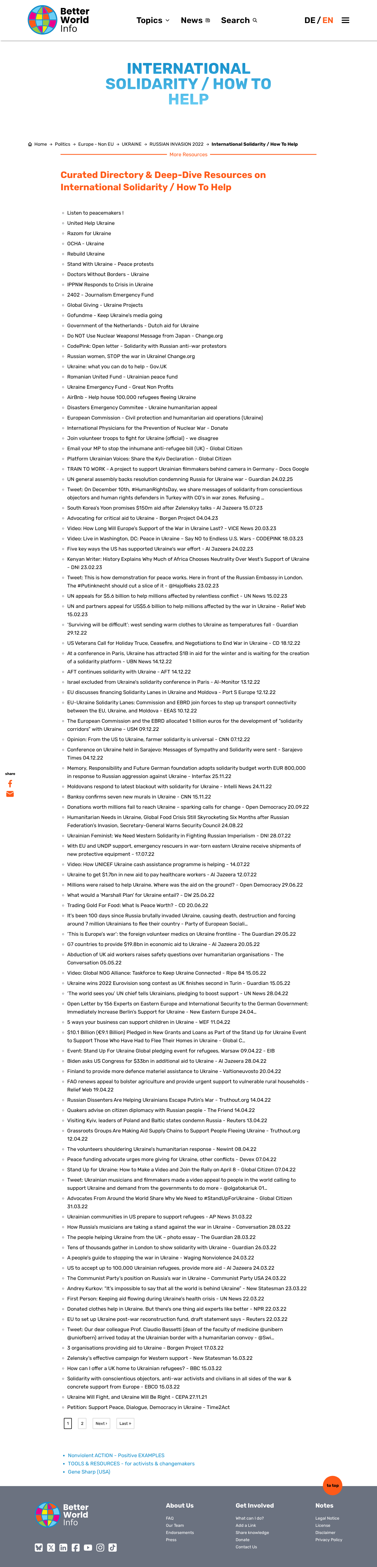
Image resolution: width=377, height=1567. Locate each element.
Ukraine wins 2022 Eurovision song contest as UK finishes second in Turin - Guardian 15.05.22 (178, 983)
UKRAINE (132, 144)
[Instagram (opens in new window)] (100, 1547)
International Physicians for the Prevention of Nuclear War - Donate (147, 428)
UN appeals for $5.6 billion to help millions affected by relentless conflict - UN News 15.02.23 (177, 596)
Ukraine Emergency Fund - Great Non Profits (120, 387)
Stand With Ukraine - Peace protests (110, 264)
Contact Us (246, 1546)
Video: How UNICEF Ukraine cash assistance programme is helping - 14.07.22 (158, 864)
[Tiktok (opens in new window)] (112, 1547)
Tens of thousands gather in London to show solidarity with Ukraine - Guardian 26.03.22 (171, 1247)
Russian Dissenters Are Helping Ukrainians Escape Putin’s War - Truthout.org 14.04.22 (169, 1100)
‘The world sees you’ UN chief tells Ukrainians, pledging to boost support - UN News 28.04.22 (177, 993)
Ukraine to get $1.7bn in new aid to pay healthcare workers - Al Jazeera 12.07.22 (162, 874)
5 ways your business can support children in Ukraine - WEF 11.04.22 (148, 1022)
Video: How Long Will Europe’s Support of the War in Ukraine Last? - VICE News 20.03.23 (171, 528)
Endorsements (180, 1532)
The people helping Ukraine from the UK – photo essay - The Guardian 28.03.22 (161, 1237)
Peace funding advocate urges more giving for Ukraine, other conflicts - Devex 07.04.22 (171, 1159)
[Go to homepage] (58, 20)
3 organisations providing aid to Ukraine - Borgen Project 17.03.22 (145, 1348)
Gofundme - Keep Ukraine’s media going (114, 315)
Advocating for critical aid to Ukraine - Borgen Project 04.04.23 (142, 518)
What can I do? (250, 1518)
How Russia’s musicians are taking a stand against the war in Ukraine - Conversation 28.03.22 (179, 1227)
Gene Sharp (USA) (89, 1472)
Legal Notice (327, 1518)
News (192, 20)
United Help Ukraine (91, 223)
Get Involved (255, 1505)
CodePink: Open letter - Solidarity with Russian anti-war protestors (146, 346)
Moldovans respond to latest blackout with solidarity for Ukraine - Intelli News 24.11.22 (169, 786)
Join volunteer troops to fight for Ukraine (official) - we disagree (142, 438)
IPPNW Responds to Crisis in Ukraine (110, 284)
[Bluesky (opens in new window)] (39, 1547)
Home (40, 144)
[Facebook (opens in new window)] (76, 1547)
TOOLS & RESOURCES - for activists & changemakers (131, 1463)
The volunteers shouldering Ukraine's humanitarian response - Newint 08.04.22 (161, 1149)
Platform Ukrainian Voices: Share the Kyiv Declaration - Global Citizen (149, 459)
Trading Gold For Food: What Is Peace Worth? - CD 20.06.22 (137, 905)
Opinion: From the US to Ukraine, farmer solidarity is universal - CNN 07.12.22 (158, 739)
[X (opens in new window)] (51, 1547)
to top (333, 1485)
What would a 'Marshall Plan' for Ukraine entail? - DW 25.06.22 (140, 895)
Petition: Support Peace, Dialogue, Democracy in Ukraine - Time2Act (148, 1407)
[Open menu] (345, 20)
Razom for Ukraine (89, 233)
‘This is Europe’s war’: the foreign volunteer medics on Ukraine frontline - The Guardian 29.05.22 (181, 934)
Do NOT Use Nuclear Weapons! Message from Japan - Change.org (145, 336)
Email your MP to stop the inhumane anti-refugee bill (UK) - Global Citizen (154, 448)
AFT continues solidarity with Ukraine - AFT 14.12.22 (129, 672)
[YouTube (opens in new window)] (88, 1547)
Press (171, 1539)
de (309, 20)
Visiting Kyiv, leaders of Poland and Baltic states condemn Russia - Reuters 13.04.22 (167, 1120)
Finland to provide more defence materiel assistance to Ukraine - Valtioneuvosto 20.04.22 (174, 1071)
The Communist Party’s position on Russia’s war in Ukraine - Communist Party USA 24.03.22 (176, 1278)
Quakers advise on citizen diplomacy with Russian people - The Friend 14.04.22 (161, 1110)
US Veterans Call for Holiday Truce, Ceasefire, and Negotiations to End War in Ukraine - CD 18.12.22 (183, 643)
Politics (62, 144)
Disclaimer (325, 1532)
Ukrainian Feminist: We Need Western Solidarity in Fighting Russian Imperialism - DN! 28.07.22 (179, 836)
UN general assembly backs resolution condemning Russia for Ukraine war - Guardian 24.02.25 (180, 479)
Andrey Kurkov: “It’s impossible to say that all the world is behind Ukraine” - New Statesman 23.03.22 (187, 1288)
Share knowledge (252, 1532)
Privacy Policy (328, 1539)
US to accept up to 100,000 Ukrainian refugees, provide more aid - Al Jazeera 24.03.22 (170, 1268)
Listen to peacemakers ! (95, 213)
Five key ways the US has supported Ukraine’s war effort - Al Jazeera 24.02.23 (160, 549)
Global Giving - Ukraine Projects (105, 305)
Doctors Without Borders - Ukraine (108, 274)
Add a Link (246, 1525)
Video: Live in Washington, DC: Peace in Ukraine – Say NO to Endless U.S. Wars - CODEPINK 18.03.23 (185, 538)
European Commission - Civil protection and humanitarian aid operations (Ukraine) (165, 418)
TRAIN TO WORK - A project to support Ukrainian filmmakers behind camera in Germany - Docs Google (188, 469)
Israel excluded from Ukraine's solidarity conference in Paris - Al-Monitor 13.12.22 (163, 682)
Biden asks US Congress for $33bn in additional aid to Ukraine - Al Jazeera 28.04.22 (166, 1061)
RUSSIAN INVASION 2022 (177, 144)
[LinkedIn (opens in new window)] (63, 1547)
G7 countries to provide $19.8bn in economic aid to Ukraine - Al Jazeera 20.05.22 (163, 944)
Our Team (175, 1525)
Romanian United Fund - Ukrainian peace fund (122, 377)
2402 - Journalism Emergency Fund (110, 295)
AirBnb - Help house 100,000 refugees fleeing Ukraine (131, 397)
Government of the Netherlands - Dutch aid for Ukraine (133, 325)
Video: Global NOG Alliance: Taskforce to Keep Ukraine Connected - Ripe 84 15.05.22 (166, 973)
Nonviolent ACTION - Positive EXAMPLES (116, 1455)
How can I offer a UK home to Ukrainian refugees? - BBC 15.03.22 (144, 1368)
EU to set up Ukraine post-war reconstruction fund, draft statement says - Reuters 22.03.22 (177, 1319)
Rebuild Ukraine (86, 254)
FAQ (170, 1518)
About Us (180, 1505)
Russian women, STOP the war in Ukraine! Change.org (131, 356)
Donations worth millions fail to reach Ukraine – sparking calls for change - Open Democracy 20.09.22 (188, 807)
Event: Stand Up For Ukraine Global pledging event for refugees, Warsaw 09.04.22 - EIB (171, 1051)
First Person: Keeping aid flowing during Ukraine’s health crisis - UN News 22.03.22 (165, 1299)
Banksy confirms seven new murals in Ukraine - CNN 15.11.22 (139, 797)
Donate (243, 1539)
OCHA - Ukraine (85, 243)
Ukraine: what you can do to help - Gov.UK (117, 366)
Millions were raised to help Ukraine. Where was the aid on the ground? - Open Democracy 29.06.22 (185, 885)
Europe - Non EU (96, 144)
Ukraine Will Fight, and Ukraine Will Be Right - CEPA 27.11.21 (137, 1397)
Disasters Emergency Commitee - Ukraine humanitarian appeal (142, 407)
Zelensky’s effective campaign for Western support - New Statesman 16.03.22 (160, 1358)
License (322, 1525)
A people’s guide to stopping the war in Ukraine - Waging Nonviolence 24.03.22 (160, 1258)
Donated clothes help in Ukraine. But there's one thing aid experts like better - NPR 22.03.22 (176, 1309)
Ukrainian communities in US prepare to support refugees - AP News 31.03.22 (159, 1217)
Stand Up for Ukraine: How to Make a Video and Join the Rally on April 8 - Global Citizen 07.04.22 (181, 1169)
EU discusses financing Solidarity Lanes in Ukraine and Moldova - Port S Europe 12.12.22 (171, 692)
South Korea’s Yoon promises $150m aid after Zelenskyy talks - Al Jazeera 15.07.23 (165, 508)
